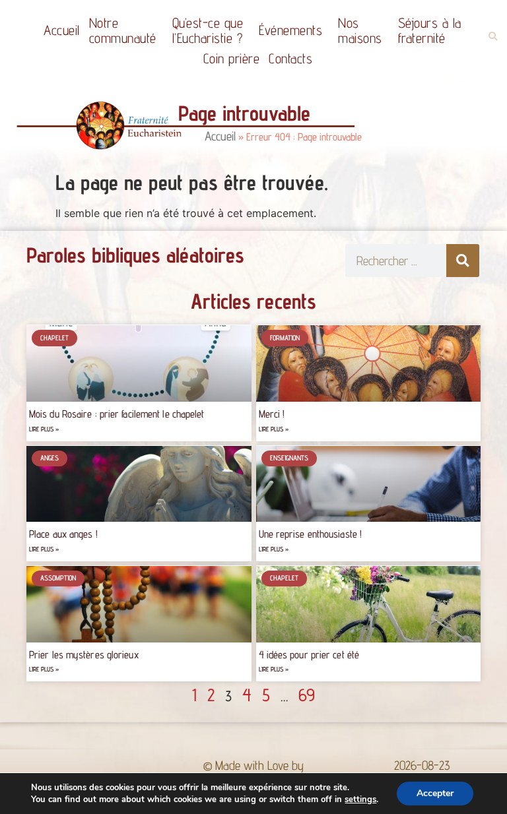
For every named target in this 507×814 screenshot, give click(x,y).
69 (306, 694)
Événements (290, 30)
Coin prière (231, 58)
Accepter (435, 793)
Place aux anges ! (63, 534)
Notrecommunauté (122, 30)
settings (360, 799)
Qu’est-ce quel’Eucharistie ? (208, 30)
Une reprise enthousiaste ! (310, 534)
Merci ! (272, 414)
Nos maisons (360, 30)
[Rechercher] (462, 260)
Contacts (290, 58)
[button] (493, 36)
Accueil (62, 30)
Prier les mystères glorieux (84, 654)
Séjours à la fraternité (429, 30)
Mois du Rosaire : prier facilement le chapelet (117, 414)
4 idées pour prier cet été (309, 654)
